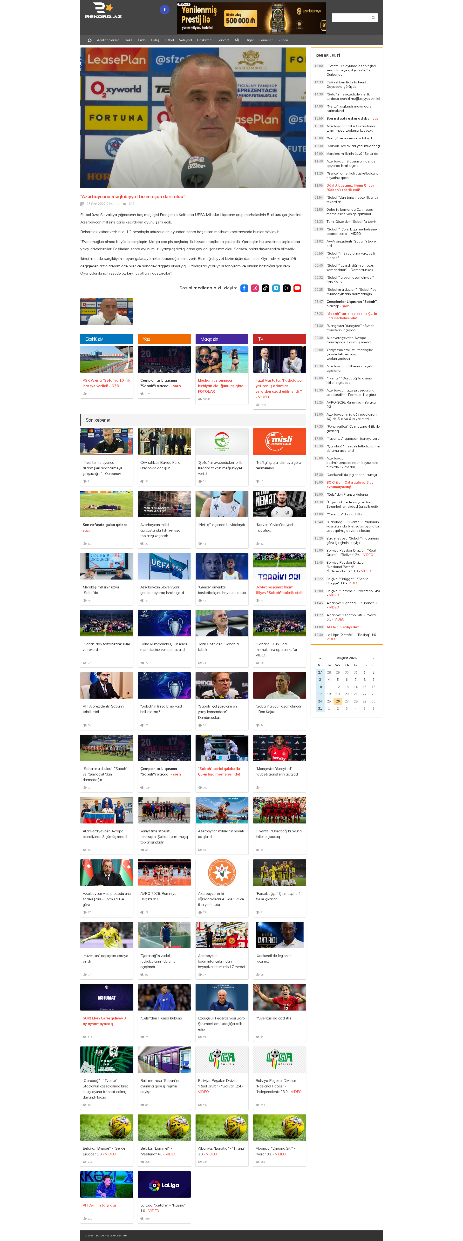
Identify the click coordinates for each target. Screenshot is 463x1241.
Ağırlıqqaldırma (108, 40)
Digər (250, 40)
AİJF (237, 40)
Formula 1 (266, 40)
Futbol (169, 40)
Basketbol (204, 40)
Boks (128, 40)
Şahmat (223, 40)
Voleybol (185, 40)
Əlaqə (283, 40)
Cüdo (142, 40)
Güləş (155, 40)
